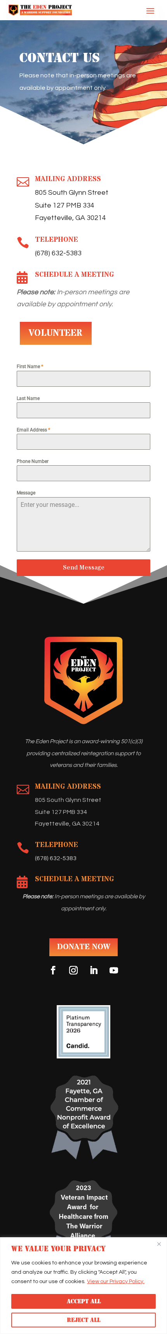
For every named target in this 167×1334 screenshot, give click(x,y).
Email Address (33, 430)
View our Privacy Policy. (115, 1281)
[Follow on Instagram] (73, 970)
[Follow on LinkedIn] (93, 970)
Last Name (28, 398)
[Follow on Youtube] (113, 970)
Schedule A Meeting (74, 274)
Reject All (83, 1320)
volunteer (56, 333)
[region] (83, 1285)
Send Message (83, 567)
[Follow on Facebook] (53, 970)
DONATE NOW (83, 947)
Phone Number (33, 461)
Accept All (84, 1301)
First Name (30, 366)
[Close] (159, 1243)
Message (26, 493)
